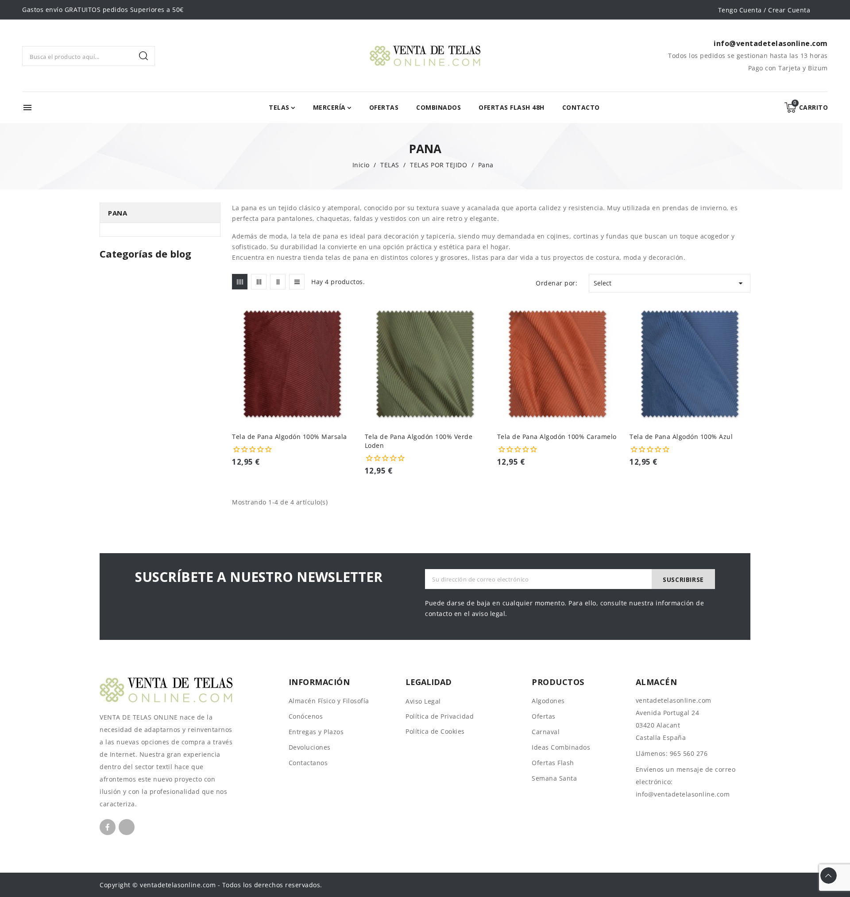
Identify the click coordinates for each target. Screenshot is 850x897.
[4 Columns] (239, 281)
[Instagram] (127, 827)
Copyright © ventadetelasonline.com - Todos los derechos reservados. (211, 885)
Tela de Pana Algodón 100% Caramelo (557, 436)
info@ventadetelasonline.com (683, 794)
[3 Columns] (258, 281)
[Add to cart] (349, 366)
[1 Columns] (297, 281)
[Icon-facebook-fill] (108, 827)
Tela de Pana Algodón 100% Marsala (289, 436)
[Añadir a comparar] (349, 331)
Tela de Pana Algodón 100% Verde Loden (419, 441)
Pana (117, 212)
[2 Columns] (277, 281)
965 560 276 (689, 753)
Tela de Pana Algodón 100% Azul (681, 436)
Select (670, 283)
